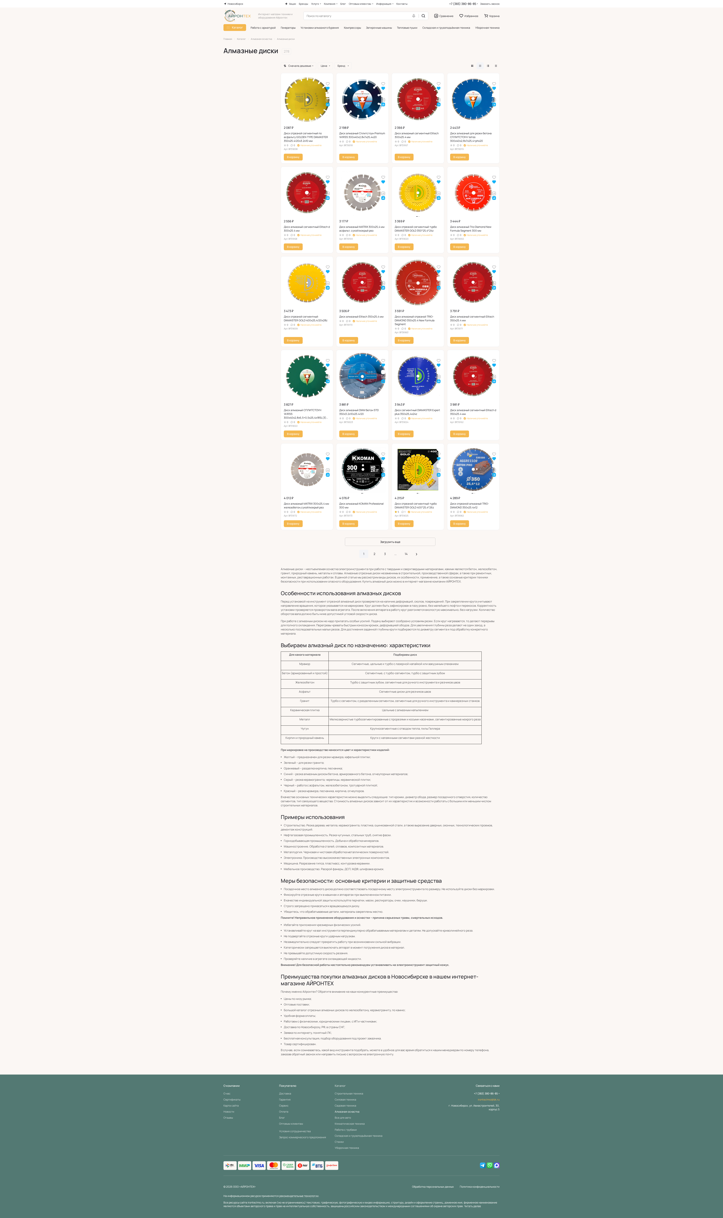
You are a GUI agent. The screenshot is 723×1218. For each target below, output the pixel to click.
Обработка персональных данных (433, 1186)
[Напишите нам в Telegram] (483, 1166)
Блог (282, 1117)
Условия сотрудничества (295, 1131)
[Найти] (423, 16)
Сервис (284, 1105)
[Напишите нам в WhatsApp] (490, 1166)
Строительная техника (349, 1093)
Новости (228, 1111)
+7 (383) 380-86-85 (462, 4)
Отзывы (228, 1117)
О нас (226, 1093)
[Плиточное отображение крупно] (472, 65)
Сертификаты (231, 1099)
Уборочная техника (347, 1148)
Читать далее (472, 1206)
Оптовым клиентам (291, 1123)
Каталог (340, 1086)
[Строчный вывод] (488, 65)
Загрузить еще (390, 542)
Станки (339, 1142)
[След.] (416, 554)
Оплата (283, 1111)
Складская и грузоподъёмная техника (358, 1135)
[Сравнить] (328, 100)
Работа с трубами (346, 1129)
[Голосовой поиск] (414, 16)
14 (406, 554)
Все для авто (343, 1117)
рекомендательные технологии (299, 1196)
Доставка (285, 1093)
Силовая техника (345, 1099)
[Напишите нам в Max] (497, 1166)
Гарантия (285, 1099)
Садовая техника (345, 1105)
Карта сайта (231, 1105)
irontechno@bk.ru (489, 1099)
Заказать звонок (490, 3)
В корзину (293, 157)
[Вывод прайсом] (496, 65)
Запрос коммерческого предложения (302, 1137)
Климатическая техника (350, 1123)
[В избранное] (328, 84)
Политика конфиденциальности (480, 1186)
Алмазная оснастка (347, 1111)
